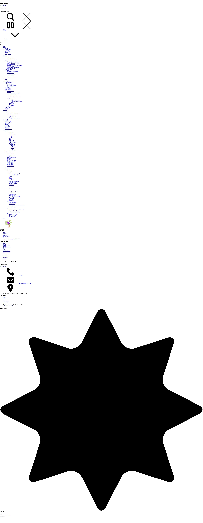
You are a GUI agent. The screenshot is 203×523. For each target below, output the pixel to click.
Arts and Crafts (13, 134)
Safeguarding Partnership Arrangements (13, 118)
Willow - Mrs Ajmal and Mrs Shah (14, 196)
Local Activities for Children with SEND (13, 93)
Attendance (6, 60)
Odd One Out (13, 147)
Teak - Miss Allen (12, 216)
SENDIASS (11, 104)
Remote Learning (7, 88)
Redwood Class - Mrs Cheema (14, 181)
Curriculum (4, 55)
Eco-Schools (7, 125)
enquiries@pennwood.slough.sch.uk (25, 283)
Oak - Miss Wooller (12, 204)
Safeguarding (5, 110)
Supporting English (10, 162)
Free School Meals (10, 153)
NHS (12, 102)
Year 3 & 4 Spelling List (13, 207)
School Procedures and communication (13, 62)
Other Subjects (11, 141)
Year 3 (8, 193)
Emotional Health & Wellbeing (12, 115)
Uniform (8, 167)
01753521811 (21, 275)
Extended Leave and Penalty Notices (13, 63)
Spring (10, 177)
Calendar (6, 39)
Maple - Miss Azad (12, 195)
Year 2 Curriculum (12, 184)
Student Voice (7, 128)
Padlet (12, 189)
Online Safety (7, 111)
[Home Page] (3, 5)
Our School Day (7, 80)
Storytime (12, 149)
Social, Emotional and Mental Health (15, 96)
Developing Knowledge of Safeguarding (13, 113)
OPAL (6, 79)
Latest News (7, 127)
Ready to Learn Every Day (11, 160)
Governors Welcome (10, 73)
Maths (10, 139)
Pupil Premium (7, 87)
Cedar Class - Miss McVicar (13, 182)
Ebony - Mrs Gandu (12, 215)
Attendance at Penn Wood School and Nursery (14, 61)
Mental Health (11, 103)
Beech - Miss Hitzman (12, 202)
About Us (4, 47)
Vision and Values (8, 49)
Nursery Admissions (10, 57)
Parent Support (9, 98)
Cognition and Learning (13, 95)
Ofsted (6, 78)
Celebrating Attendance (11, 64)
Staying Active (11, 140)
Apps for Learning (10, 152)
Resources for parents (10, 66)
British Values (7, 50)
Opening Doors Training (9, 81)
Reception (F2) (9, 171)
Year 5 (8, 208)
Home (4, 46)
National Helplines (10, 117)
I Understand (3, 516)
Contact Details (7, 51)
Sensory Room (9, 106)
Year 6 (8, 213)
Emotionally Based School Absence (13, 67)
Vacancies (6, 109)
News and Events (5, 120)
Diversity (8, 72)
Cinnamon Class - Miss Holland (14, 173)
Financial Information (8, 69)
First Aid (8, 114)
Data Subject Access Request (11, 85)
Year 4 (8, 201)
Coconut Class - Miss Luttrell (14, 174)
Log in (4, 218)
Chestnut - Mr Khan (12, 203)
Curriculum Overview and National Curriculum (17, 205)
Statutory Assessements (11, 161)
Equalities (6, 52)
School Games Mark (8, 129)
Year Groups (7, 169)
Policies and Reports (10, 91)
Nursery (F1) (9, 170)
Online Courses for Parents (11, 157)
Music (12, 135)
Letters (8, 154)
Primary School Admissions (11, 58)
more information (8, 514)
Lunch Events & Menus (11, 155)
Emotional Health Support (11, 116)
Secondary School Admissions (12, 59)
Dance (12, 137)
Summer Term (11, 190)
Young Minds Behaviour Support (16, 101)
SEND (6, 90)
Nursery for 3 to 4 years (9, 77)
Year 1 (8, 172)
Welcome (6, 48)
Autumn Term (11, 185)
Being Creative (11, 133)
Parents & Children (6, 130)
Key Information (5, 233)
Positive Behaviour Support (15, 100)
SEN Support (11, 143)
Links (12, 146)
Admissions (4, 243)
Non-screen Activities (12, 142)
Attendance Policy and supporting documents (14, 65)
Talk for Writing (7, 107)
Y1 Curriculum (11, 179)
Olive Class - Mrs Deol (13, 210)
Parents (6, 151)
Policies (6, 83)
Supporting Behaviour (12, 99)
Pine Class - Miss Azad (13, 183)
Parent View (9, 159)
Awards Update (7, 123)
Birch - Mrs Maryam (12, 194)
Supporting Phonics (10, 164)
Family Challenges (12, 144)
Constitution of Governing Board (12, 71)
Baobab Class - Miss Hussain (14, 211)
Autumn (10, 176)
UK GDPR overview (10, 84)
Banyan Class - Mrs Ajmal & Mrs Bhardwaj (16, 209)
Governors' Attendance (10, 74)
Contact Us (4, 30)
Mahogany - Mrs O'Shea (13, 214)
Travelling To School (10, 166)
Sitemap (4, 300)
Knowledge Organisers (15, 186)
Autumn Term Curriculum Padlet (14, 212)
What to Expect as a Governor (12, 76)
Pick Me (12, 148)
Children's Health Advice (11, 68)
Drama (12, 136)
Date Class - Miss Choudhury (14, 175)
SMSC (6, 53)
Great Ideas (13, 145)
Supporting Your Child (10, 165)
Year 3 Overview (12, 197)
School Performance (8, 89)
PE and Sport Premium (8, 82)
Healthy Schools (7, 126)
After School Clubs (8, 121)
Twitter (6, 40)
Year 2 (8, 180)
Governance (7, 70)
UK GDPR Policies (10, 86)
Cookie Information (6, 301)
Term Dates (7, 108)
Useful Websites (11, 105)
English (10, 138)
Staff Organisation (8, 54)
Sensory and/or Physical (13, 97)
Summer (10, 178)
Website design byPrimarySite (8, 305)
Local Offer (9, 92)
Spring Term (11, 199)
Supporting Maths (10, 163)
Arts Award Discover (8, 122)
